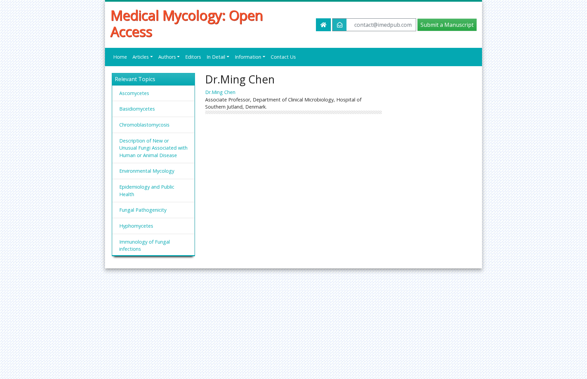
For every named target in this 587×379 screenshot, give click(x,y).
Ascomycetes (134, 93)
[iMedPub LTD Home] (323, 24)
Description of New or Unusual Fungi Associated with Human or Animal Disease (153, 147)
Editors (193, 57)
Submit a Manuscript (447, 25)
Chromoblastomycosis (144, 124)
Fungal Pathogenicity (142, 210)
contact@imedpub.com (383, 25)
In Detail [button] (216, 57)
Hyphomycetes (136, 226)
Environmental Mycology (146, 171)
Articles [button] (140, 57)
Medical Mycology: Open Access (186, 23)
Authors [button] (167, 57)
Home (120, 57)
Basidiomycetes (137, 109)
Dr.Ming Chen (220, 92)
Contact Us (283, 57)
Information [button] (248, 57)
